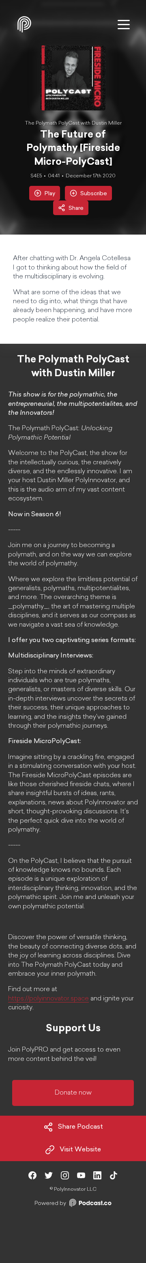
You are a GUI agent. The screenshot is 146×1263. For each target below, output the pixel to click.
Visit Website (80, 1150)
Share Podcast (80, 1127)
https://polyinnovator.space (48, 999)
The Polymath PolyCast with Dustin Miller (73, 123)
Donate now (73, 1093)
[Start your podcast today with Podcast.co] (90, 1204)
